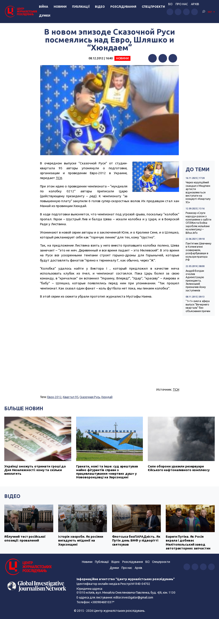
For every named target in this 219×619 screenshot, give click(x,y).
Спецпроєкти (161, 562)
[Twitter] (162, 58)
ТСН (59, 178)
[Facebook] (152, 58)
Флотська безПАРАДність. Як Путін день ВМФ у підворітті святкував (136, 540)
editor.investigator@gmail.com (133, 597)
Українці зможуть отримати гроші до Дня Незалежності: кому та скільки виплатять (35, 469)
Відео (100, 6)
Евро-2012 (54, 397)
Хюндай (106, 397)
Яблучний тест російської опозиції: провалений (25, 538)
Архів (195, 4)
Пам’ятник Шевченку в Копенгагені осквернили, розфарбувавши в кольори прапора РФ (198, 251)
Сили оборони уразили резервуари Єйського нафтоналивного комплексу (178, 468)
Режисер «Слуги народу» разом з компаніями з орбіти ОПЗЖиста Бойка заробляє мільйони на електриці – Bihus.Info (198, 223)
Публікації (81, 6)
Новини (60, 6)
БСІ (170, 4)
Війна (43, 6)
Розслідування (123, 6)
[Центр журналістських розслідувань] (20, 11)
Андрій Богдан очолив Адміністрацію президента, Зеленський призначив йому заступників (196, 280)
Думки (44, 15)
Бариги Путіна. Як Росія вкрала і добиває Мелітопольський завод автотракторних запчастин (188, 542)
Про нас (182, 4)
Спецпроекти (153, 6)
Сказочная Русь (90, 397)
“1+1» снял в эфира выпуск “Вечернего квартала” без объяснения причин (198, 306)
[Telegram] (173, 58)
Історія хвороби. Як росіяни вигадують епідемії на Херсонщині (80, 540)
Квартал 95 (70, 397)
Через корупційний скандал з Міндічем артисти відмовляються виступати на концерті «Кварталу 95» (198, 192)
